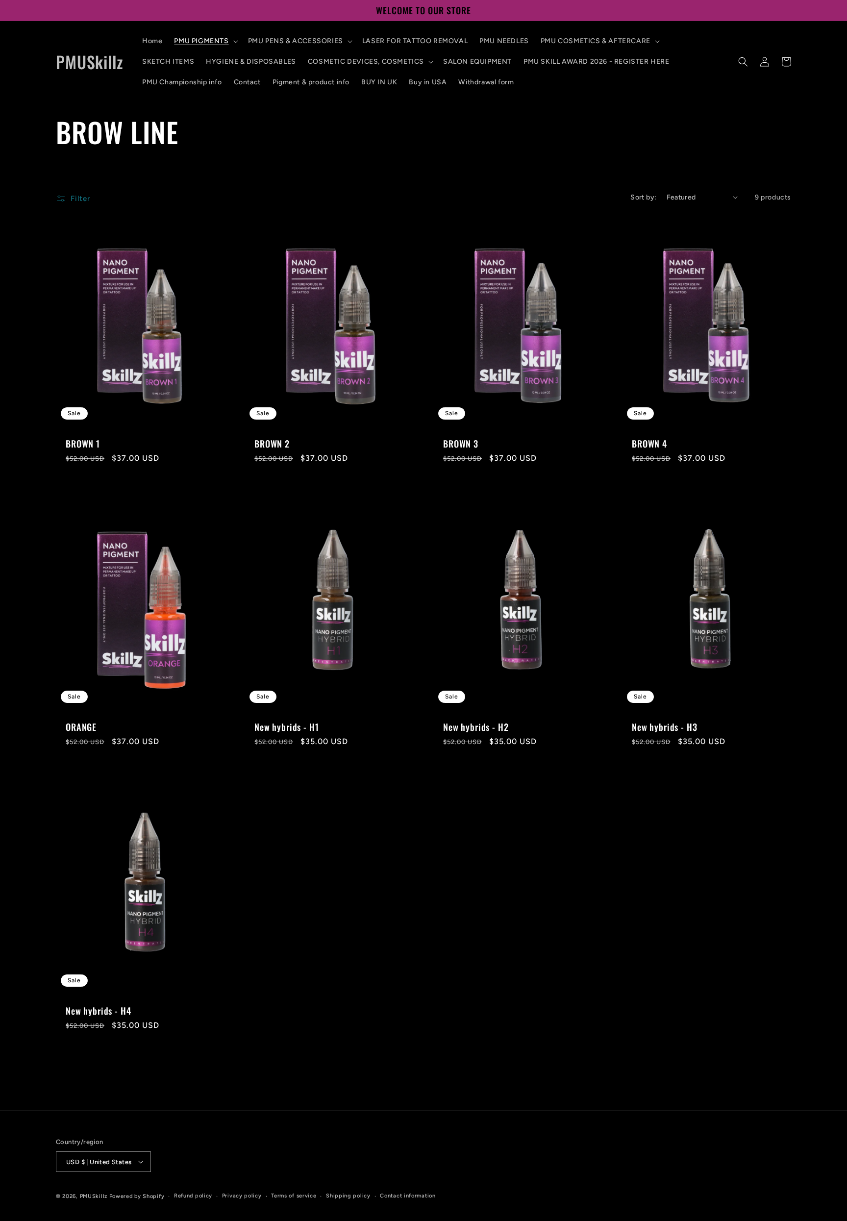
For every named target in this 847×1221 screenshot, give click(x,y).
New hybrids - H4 (98, 1010)
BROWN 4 (649, 443)
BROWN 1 (83, 443)
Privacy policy (242, 1196)
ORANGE (81, 727)
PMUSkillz (93, 1196)
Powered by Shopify (137, 1196)
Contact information (407, 1196)
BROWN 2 (272, 443)
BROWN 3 (460, 443)
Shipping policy (348, 1196)
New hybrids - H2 (475, 727)
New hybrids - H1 (286, 727)
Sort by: (643, 197)
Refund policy (193, 1196)
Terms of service (293, 1196)
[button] (205, 41)
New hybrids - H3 (664, 727)
